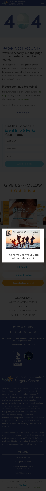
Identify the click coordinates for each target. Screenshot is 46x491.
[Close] (42, 230)
